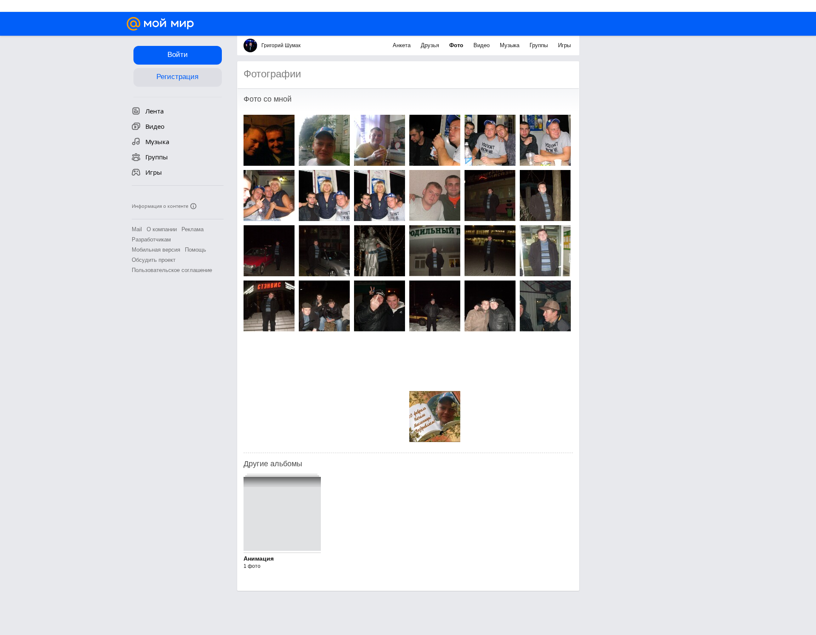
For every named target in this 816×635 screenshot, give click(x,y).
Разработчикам (151, 239)
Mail (137, 229)
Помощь (195, 250)
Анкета (402, 45)
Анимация (259, 558)
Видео (482, 45)
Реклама (192, 229)
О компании (162, 229)
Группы (540, 45)
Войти (177, 55)
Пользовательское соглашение (172, 270)
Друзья (431, 45)
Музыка (510, 45)
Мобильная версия (156, 250)
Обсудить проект (154, 260)
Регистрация (177, 77)
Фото (457, 45)
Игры (564, 45)
